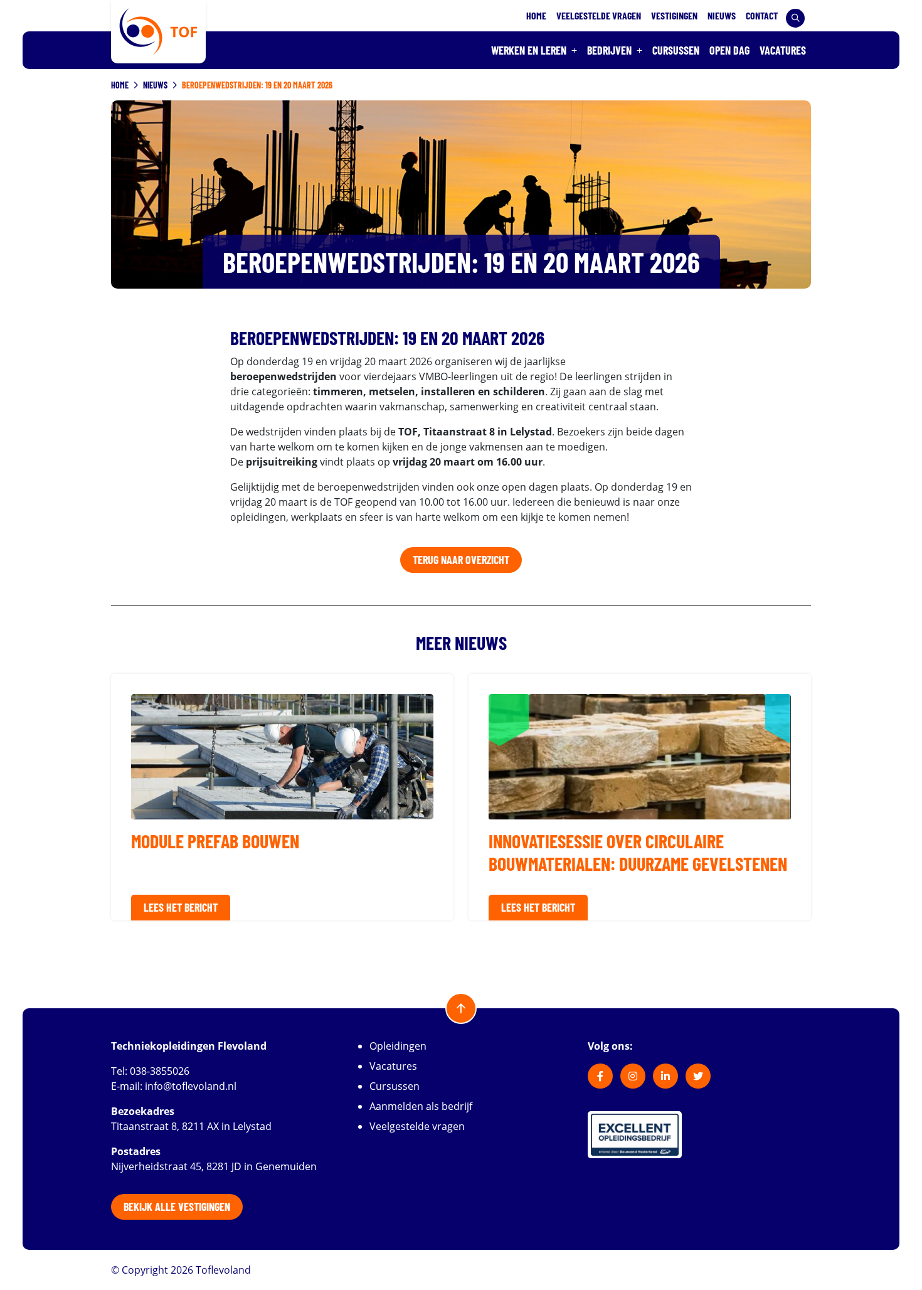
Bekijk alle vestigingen (177, 1206)
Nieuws (721, 15)
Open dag (729, 50)
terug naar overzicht (461, 560)
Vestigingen (674, 15)
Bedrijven (609, 50)
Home (536, 15)
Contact (762, 15)
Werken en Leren (528, 50)
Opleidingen (398, 1046)
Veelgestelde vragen (598, 15)
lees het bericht (181, 907)
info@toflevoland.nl (190, 1086)
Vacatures (783, 50)
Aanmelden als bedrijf (420, 1106)
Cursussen (675, 50)
